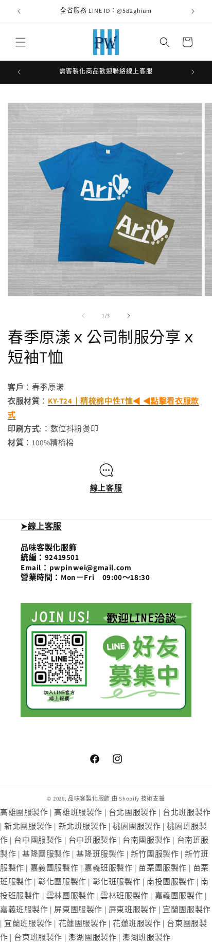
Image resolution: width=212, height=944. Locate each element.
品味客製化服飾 (89, 798)
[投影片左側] (83, 315)
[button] (20, 42)
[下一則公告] (193, 11)
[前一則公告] (19, 11)
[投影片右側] (128, 315)
